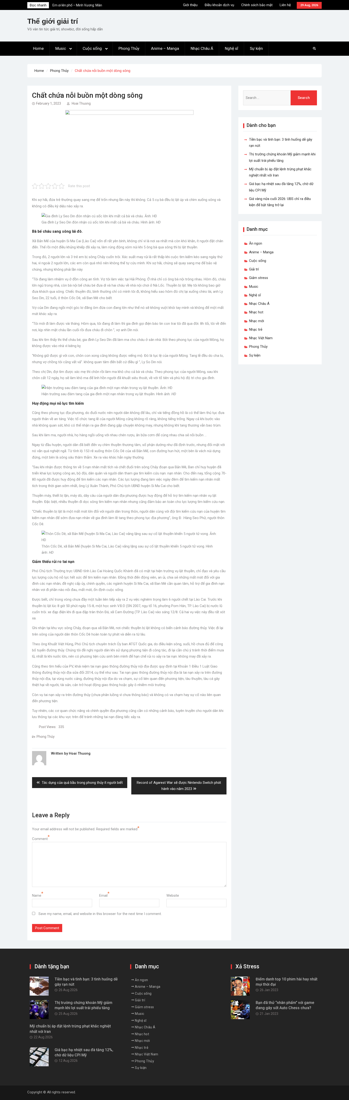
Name (36, 895)
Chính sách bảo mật (257, 5)
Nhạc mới (256, 321)
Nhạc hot (256, 312)
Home (38, 48)
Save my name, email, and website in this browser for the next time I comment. (100, 914)
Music (60, 48)
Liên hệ (285, 5)
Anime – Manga (165, 48)
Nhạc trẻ (255, 329)
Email (103, 895)
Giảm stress (258, 278)
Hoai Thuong (81, 103)
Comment (40, 839)
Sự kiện (256, 48)
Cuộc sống (92, 48)
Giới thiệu (190, 5)
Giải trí (254, 269)
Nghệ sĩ (231, 48)
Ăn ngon (255, 243)
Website (172, 895)
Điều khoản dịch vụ (219, 5)
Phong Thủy (128, 48)
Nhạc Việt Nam (261, 338)
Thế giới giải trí (52, 21)
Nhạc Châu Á (202, 48)
